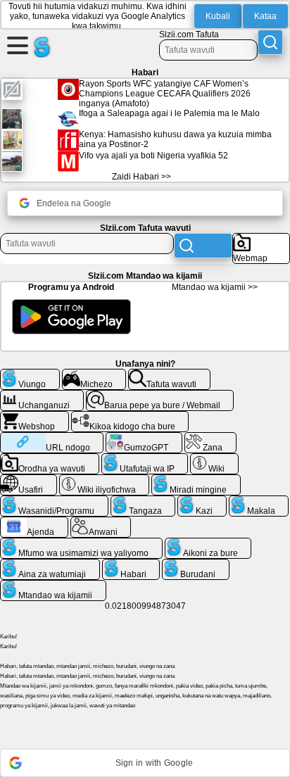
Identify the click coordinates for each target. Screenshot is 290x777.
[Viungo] (30, 374)
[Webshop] (34, 417)
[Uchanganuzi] (42, 395)
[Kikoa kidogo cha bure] (130, 417)
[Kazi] (202, 501)
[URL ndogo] (51, 438)
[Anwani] (101, 522)
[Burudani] (195, 564)
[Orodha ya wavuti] (49, 459)
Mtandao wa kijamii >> (215, 287)
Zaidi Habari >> (141, 177)
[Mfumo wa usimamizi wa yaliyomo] (81, 543)
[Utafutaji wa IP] (145, 459)
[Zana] (210, 438)
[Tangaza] (143, 501)
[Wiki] (214, 459)
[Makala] (259, 501)
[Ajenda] (34, 522)
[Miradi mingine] (196, 480)
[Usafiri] (28, 480)
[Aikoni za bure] (208, 543)
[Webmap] (261, 239)
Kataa (265, 16)
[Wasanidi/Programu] (54, 501)
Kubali (218, 16)
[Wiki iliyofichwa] (104, 480)
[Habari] (131, 564)
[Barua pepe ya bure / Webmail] (160, 395)
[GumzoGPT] (144, 438)
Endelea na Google (74, 203)
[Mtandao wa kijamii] (53, 585)
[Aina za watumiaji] (50, 564)
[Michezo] (94, 374)
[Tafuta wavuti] (169, 374)
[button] (145, 763)
